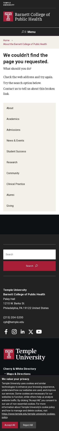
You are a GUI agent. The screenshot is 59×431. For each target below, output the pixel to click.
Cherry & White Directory (19, 368)
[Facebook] (6, 332)
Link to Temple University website (24, 354)
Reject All (28, 425)
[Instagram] (14, 332)
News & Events (15, 140)
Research (12, 162)
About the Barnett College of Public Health (25, 44)
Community (13, 173)
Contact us (10, 88)
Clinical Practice (16, 184)
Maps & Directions (18, 373)
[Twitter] (31, 332)
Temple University (8, 4)
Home (6, 40)
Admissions (13, 129)
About (10, 108)
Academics (13, 119)
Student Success (16, 151)
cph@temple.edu (13, 322)
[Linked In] (22, 332)
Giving (10, 205)
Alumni (10, 194)
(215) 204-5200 (13, 317)
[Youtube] (39, 332)
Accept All (10, 425)
